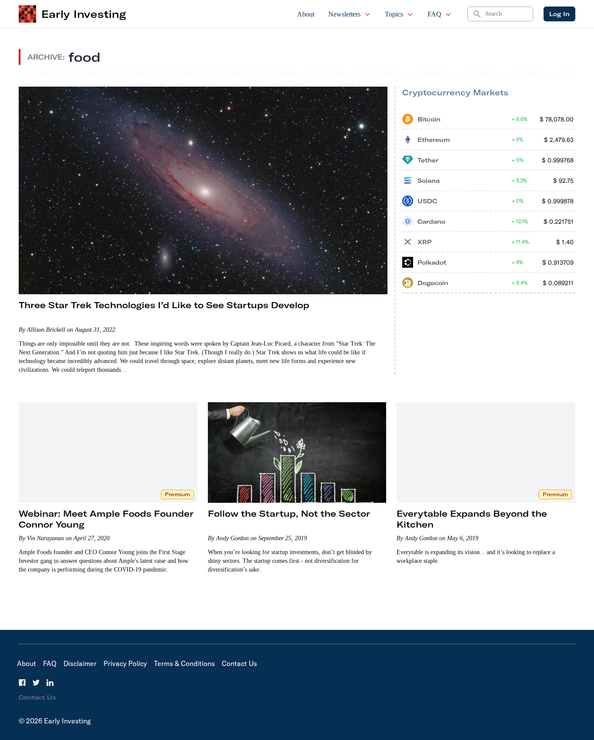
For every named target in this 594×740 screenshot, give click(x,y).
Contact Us (239, 663)
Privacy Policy (125, 663)
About (305, 14)
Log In (559, 14)
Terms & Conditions (184, 663)
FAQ (434, 14)
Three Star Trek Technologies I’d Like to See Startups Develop (164, 304)
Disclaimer (80, 663)
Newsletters (344, 14)
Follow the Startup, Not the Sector (289, 513)
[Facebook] (22, 682)
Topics (394, 14)
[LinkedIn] (50, 682)
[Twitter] (36, 682)
